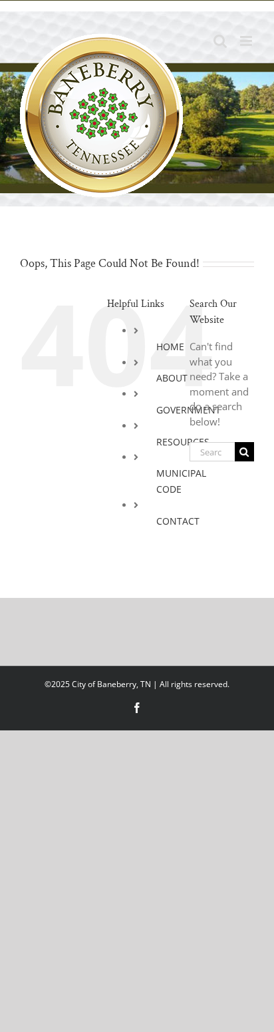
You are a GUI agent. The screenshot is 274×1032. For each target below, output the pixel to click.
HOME (170, 346)
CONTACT (178, 521)
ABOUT (172, 378)
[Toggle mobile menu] (247, 41)
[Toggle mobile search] (220, 41)
